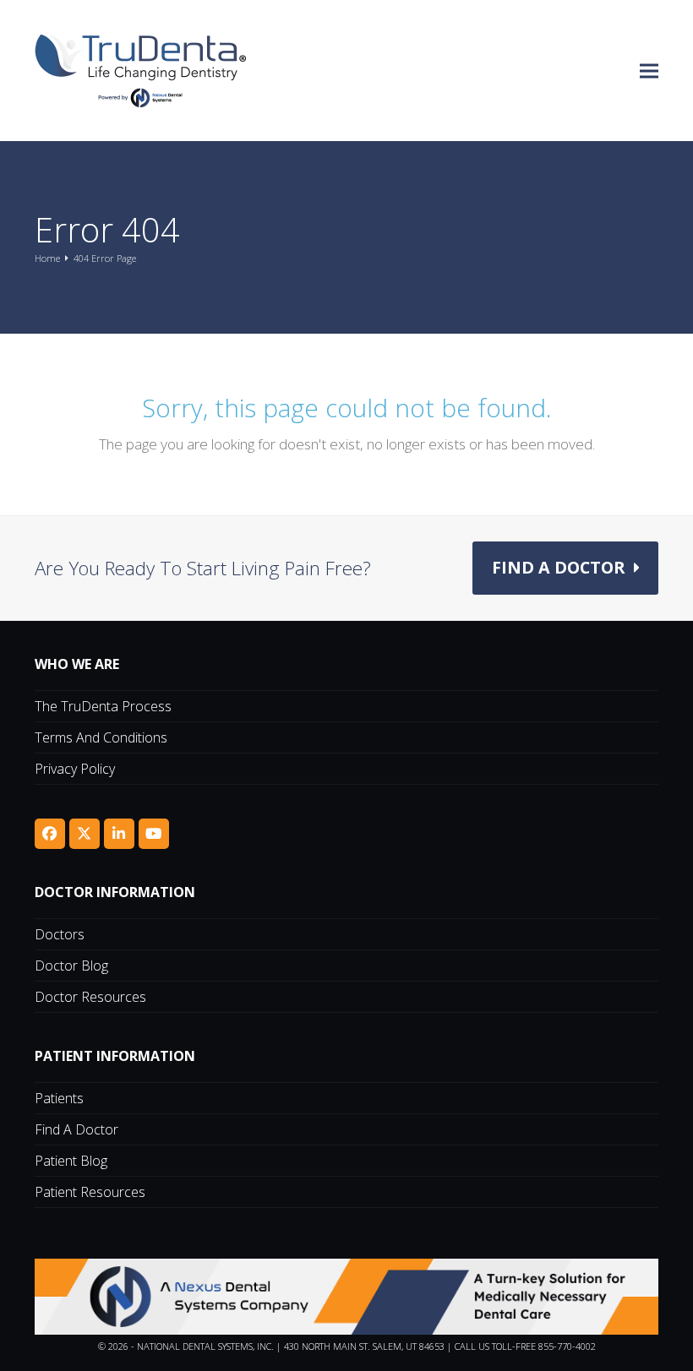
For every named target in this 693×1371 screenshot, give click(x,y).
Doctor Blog (71, 965)
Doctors (60, 934)
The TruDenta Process (103, 706)
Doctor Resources (90, 996)
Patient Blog (71, 1160)
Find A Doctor (76, 1129)
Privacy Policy (75, 768)
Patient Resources (90, 1192)
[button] (649, 70)
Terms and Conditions (101, 737)
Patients (59, 1098)
